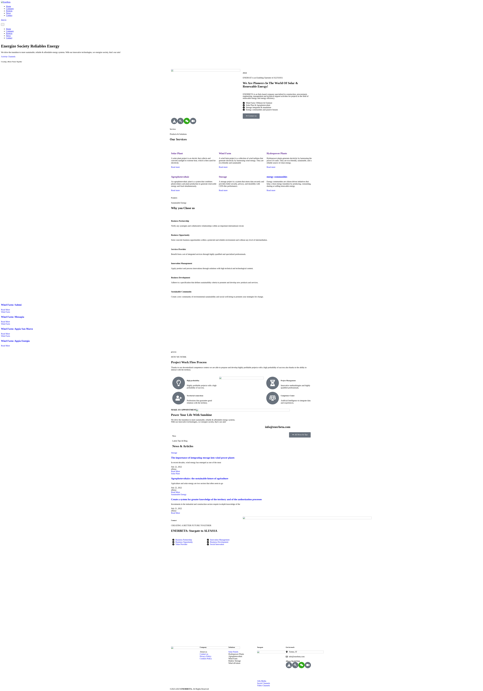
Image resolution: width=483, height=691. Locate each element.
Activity (4, 57)
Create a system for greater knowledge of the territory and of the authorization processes (216, 499)
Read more (175, 167)
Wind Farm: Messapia (12, 317)
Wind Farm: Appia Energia (15, 341)
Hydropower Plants (277, 153)
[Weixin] (187, 121)
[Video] (193, 121)
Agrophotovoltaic (180, 176)
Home (8, 6)
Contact (9, 15)
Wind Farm (225, 153)
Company (10, 9)
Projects (9, 11)
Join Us (3, 20)
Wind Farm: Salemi (11, 304)
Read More (5, 310)
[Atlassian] (174, 121)
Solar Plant (177, 153)
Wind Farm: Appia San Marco (17, 329)
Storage (223, 176)
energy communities (277, 176)
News (8, 13)
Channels (11, 57)
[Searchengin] (180, 121)
